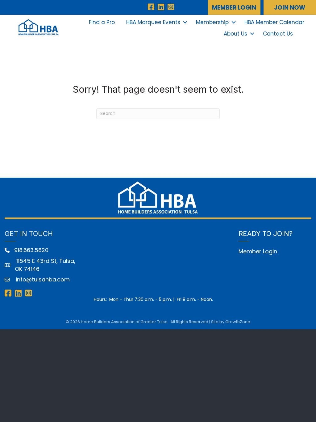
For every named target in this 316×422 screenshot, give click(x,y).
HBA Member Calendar (274, 22)
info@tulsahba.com (42, 279)
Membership (212, 22)
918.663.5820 (31, 250)
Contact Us (278, 33)
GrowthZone (237, 322)
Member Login (258, 251)
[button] (234, 7)
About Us (235, 33)
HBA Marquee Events (153, 22)
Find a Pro (102, 22)
